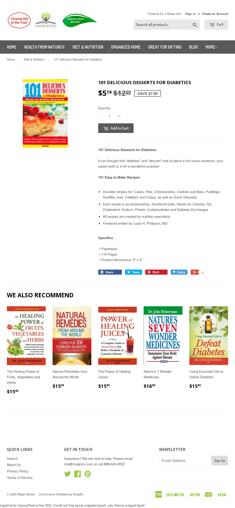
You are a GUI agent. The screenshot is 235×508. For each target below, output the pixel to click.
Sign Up (219, 460)
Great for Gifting (164, 47)
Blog (193, 47)
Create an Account (215, 14)
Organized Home (125, 47)
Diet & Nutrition (88, 47)
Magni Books (26, 494)
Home (11, 47)
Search (12, 458)
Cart (220, 24)
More (210, 47)
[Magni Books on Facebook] (77, 475)
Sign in (190, 14)
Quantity (104, 108)
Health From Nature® (44, 47)
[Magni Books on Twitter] (67, 475)
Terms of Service (20, 477)
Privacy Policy (17, 471)
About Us (14, 464)
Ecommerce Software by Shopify (61, 494)
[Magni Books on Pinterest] (87, 475)
